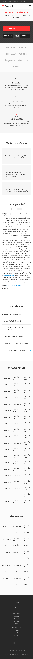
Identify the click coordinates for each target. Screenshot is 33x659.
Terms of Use (11, 650)
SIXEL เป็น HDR (6, 430)
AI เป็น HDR (5, 578)
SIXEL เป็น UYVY (6, 482)
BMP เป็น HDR (17, 552)
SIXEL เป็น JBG (17, 495)
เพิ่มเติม (22, 1)
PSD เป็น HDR (6, 552)
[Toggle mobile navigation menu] (30, 6)
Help (16, 607)
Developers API (16, 627)
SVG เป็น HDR (17, 565)
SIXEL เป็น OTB (6, 443)
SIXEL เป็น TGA (6, 397)
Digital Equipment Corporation (19, 216)
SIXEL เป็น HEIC (6, 501)
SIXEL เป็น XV (16, 488)
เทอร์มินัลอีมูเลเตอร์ (8, 275)
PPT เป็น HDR (17, 585)
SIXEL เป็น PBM (6, 410)
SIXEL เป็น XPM (6, 488)
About (16, 600)
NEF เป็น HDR (6, 565)
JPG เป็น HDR (5, 526)
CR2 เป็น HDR (6, 559)
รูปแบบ (16, 605)
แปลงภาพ (16, 621)
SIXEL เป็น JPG (6, 378)
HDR (19, 209)
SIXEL (14, 209)
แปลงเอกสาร (16, 619)
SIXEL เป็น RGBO (6, 475)
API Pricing (16, 635)
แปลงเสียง (16, 616)
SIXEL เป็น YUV (6, 495)
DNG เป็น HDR (17, 559)
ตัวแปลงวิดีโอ (16, 613)
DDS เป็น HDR (6, 572)
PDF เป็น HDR (17, 533)
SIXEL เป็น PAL (17, 443)
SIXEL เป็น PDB (6, 456)
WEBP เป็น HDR (6, 539)
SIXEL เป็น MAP (6, 436)
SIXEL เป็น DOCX (6, 384)
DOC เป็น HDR (17, 578)
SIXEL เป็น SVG (17, 397)
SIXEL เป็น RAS (6, 469)
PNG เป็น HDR (17, 526)
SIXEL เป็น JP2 (6, 391)
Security (16, 602)
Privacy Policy (21, 650)
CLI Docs (16, 632)
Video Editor (4, 1)
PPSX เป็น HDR (6, 585)
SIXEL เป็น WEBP (6, 417)
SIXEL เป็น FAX (6, 423)
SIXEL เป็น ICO (17, 404)
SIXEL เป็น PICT (6, 462)
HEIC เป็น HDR (6, 546)
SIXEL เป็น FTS (17, 423)
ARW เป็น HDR (17, 572)
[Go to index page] (8, 6)
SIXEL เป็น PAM (6, 449)
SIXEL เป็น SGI (17, 475)
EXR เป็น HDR (6, 533)
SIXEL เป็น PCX (6, 404)
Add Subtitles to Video (14, 1)
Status (16, 610)
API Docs (16, 630)
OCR (16, 624)
